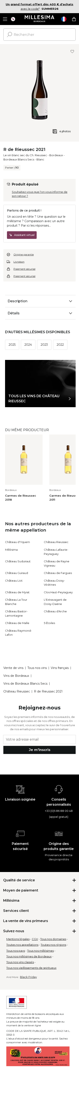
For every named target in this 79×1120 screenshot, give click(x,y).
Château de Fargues (58, 573)
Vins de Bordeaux (16, 676)
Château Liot (14, 580)
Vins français (60, 668)
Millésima (11, 549)
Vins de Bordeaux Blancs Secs (25, 683)
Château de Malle (17, 623)
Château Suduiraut (18, 561)
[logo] (39, 19)
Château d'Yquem (17, 542)
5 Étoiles (49, 623)
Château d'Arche (55, 611)
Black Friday (28, 977)
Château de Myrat (17, 592)
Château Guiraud (16, 573)
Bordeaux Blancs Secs (18, 159)
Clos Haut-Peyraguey (58, 592)
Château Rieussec (56, 542)
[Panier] (73, 19)
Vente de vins (13, 668)
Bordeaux (56, 155)
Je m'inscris (39, 750)
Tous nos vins (37, 668)
